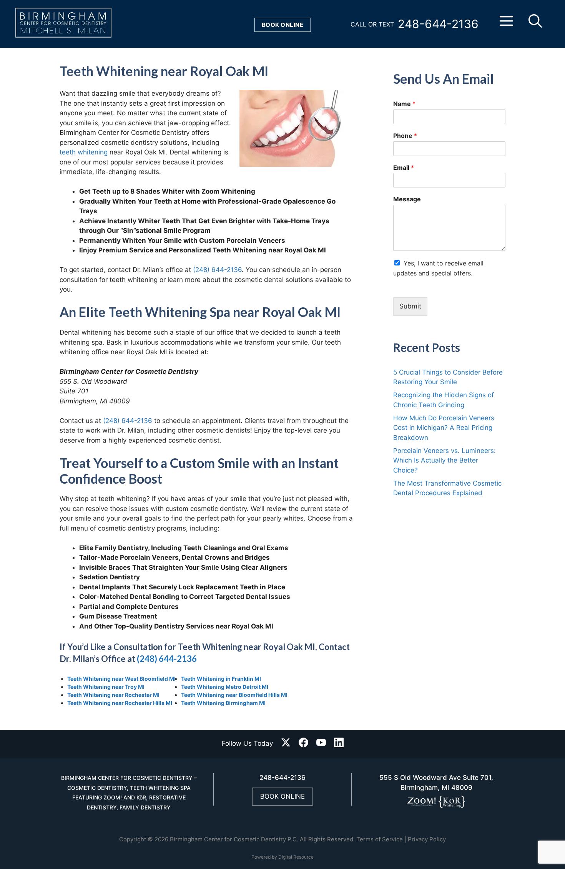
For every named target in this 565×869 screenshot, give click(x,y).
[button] (506, 24)
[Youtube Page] (321, 744)
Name (404, 104)
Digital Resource (296, 857)
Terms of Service (379, 839)
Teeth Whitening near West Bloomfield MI (121, 678)
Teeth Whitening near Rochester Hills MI (119, 703)
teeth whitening (84, 152)
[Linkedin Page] (339, 744)
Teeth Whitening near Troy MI (106, 686)
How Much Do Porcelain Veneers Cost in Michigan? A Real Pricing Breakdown (443, 427)
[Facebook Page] (303, 744)
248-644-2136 (438, 24)
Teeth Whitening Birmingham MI (223, 703)
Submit (410, 306)
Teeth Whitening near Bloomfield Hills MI (234, 695)
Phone (405, 135)
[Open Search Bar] (535, 24)
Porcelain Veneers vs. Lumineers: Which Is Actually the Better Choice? (444, 460)
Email (403, 167)
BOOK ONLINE (282, 796)
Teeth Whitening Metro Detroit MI (224, 686)
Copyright (132, 839)
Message (407, 199)
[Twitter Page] (286, 744)
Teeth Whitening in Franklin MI (221, 678)
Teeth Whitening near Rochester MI (113, 695)
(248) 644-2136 (217, 270)
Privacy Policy (427, 839)
